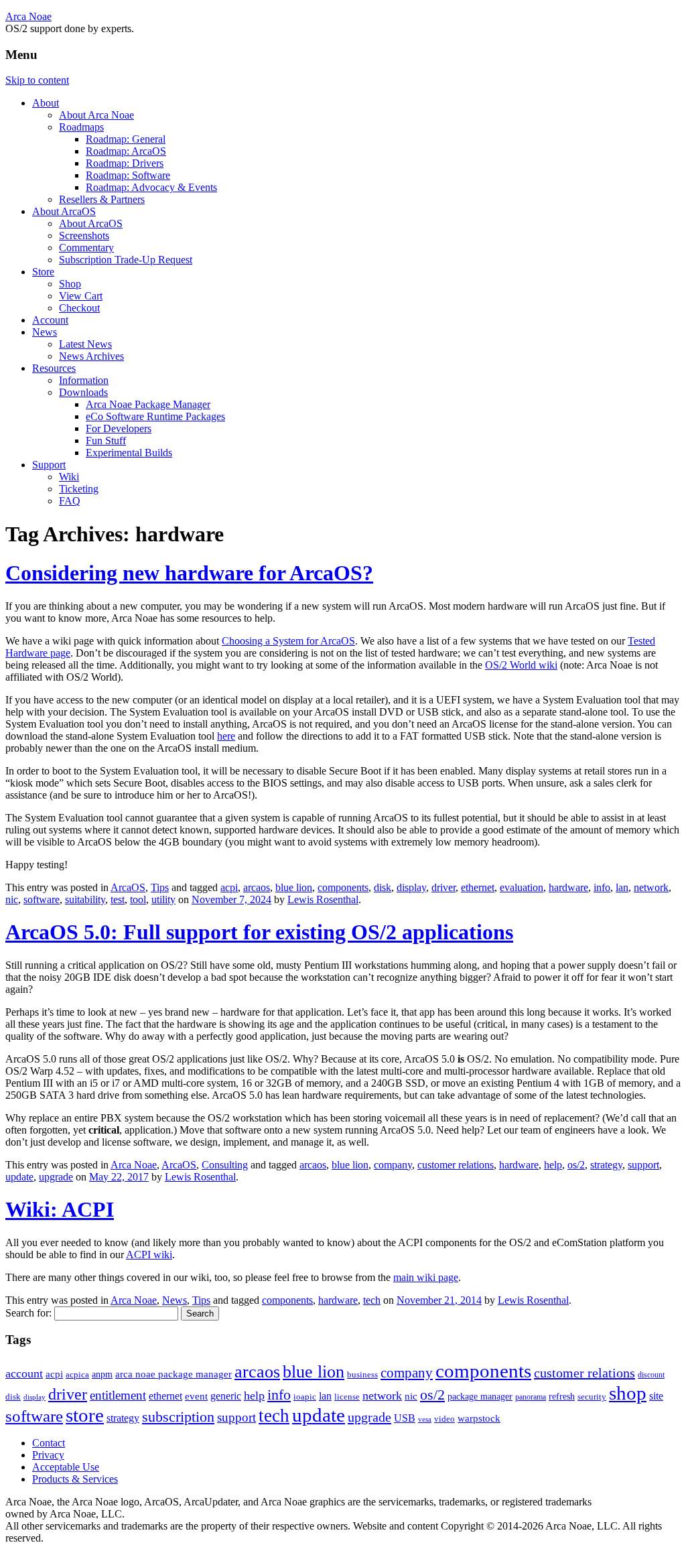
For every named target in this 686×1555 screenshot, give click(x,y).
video (444, 1419)
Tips (160, 887)
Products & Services (75, 1479)
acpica (77, 1374)
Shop (70, 283)
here (226, 736)
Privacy (48, 1455)
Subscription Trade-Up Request (125, 259)
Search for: (28, 1313)
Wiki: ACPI (59, 1209)
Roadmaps (81, 127)
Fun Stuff (106, 440)
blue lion (293, 887)
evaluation (521, 887)
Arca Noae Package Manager (148, 404)
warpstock (479, 1418)
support (643, 1164)
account (24, 1373)
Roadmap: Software (128, 175)
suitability (85, 899)
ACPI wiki (149, 1254)
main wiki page (425, 1277)
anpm (102, 1374)
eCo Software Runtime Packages (155, 416)
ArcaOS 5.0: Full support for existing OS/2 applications (259, 932)
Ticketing (78, 488)
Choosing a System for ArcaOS (288, 641)
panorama (530, 1397)
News (44, 332)
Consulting (225, 1164)
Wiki (69, 476)
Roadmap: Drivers (124, 163)
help (553, 1164)
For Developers (118, 428)
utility (163, 899)
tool (138, 899)
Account (50, 320)
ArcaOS (128, 887)
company (393, 1164)
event (196, 1396)
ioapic (304, 1397)
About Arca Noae (96, 115)
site (656, 1396)
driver (443, 887)
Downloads (83, 392)
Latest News (85, 344)
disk (382, 887)
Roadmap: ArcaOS (126, 151)
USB (404, 1418)
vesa (424, 1419)
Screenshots (84, 235)
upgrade (56, 1176)
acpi (229, 887)
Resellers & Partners (102, 199)
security (591, 1397)
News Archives (91, 356)
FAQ (69, 500)
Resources (54, 368)
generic (225, 1396)
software (41, 899)
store (85, 1415)
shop (627, 1393)
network (651, 887)
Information (84, 380)
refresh (562, 1397)
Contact (48, 1442)
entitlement (118, 1395)
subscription (178, 1416)
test (118, 899)
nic (11, 899)
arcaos (256, 887)
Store (43, 271)
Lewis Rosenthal (322, 899)
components (343, 887)
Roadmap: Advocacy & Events (151, 187)
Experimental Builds (129, 452)
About (45, 103)
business (362, 1374)
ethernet (477, 887)
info (602, 887)
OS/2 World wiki (521, 665)
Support (49, 464)
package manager (480, 1397)
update (19, 1176)
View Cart (80, 295)
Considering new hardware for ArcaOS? (189, 573)
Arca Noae (28, 16)
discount (651, 1374)
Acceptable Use (65, 1467)
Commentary (86, 247)
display (411, 887)
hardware (568, 887)
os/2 (576, 1164)
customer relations (455, 1164)
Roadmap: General (125, 139)
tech (372, 1300)
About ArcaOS (64, 211)
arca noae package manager (173, 1374)
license (347, 1397)
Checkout (79, 308)
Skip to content (37, 80)
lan (622, 887)
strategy (606, 1164)
